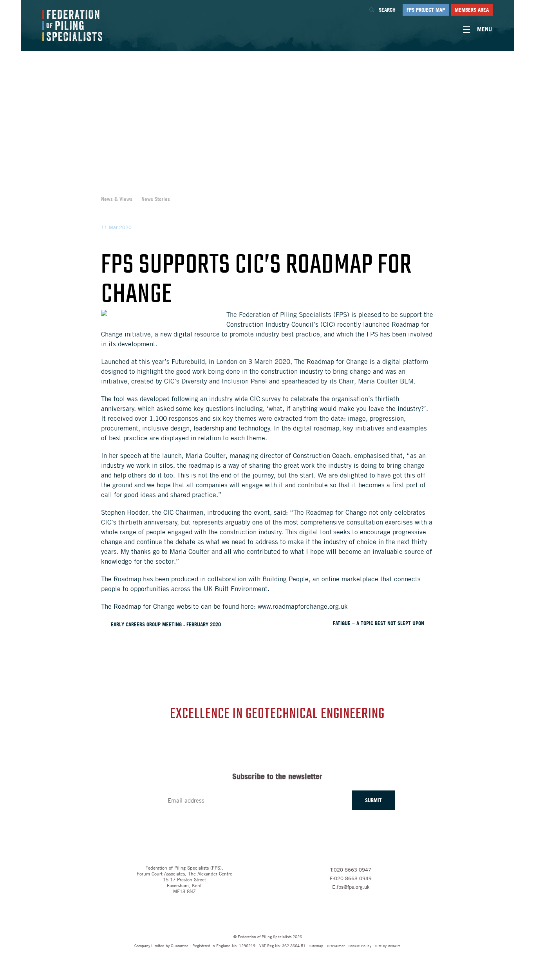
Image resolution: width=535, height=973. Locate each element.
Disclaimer (336, 945)
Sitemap (316, 945)
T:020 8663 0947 (350, 869)
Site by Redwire (388, 945)
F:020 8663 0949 (351, 878)
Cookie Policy (360, 945)
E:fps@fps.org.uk (351, 887)
